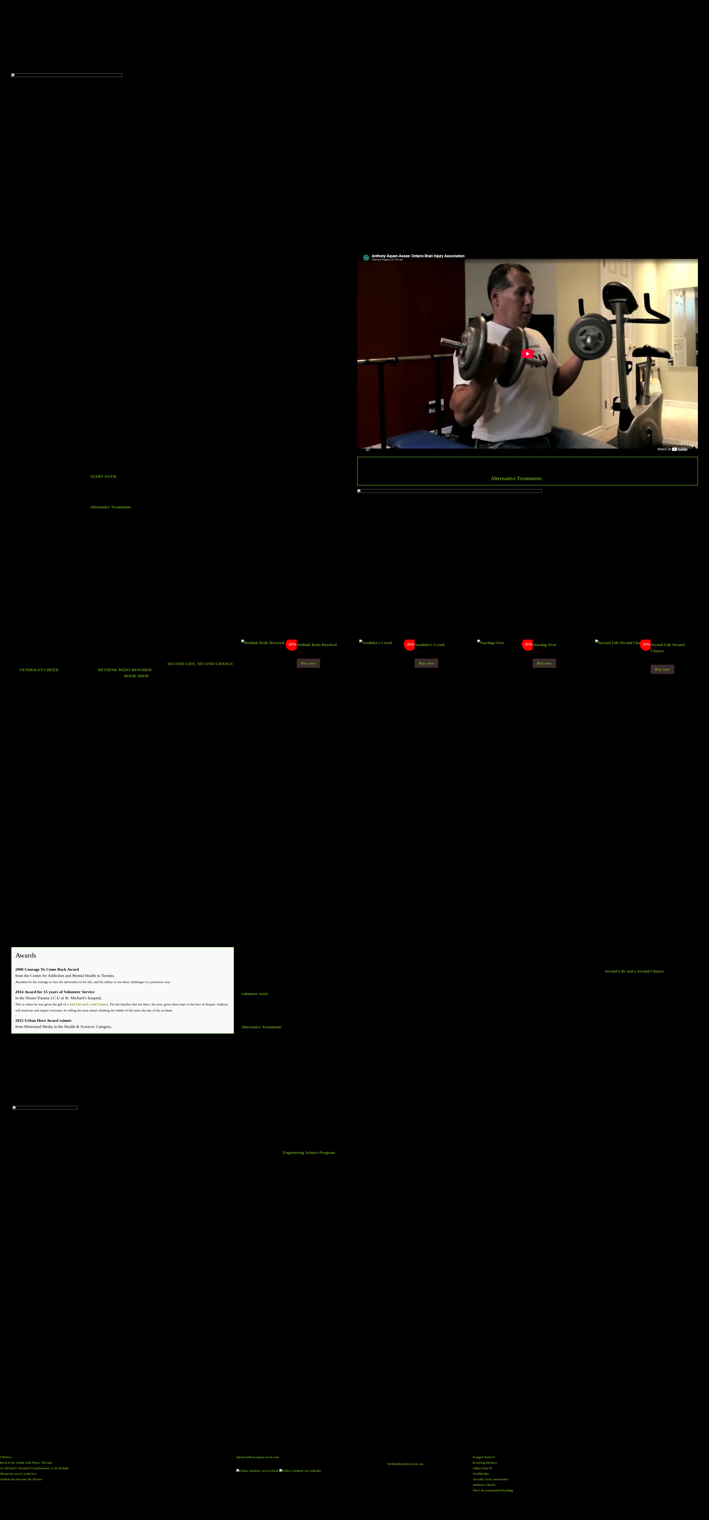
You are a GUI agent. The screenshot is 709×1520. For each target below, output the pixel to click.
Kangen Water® (484, 1457)
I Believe (6, 1457)
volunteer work (254, 993)
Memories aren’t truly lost (18, 1474)
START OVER (103, 476)
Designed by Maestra (400, 1513)
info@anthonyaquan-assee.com (257, 1457)
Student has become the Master (21, 1479)
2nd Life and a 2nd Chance (88, 1004)
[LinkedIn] (300, 1471)
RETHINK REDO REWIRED (125, 669)
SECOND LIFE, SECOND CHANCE (200, 663)
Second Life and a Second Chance (634, 971)
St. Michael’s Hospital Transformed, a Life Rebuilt (34, 1468)
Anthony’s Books (484, 1485)
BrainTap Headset (485, 1462)
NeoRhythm (481, 1474)
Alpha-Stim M (482, 1468)
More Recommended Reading (493, 1490)
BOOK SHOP (136, 676)
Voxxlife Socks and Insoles (490, 1479)
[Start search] (706, 9)
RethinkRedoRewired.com (405, 1464)
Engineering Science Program (309, 1152)
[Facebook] (257, 1471)
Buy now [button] (308, 663)
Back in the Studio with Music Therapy (26, 1462)
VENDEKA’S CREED (39, 669)
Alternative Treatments (516, 478)
